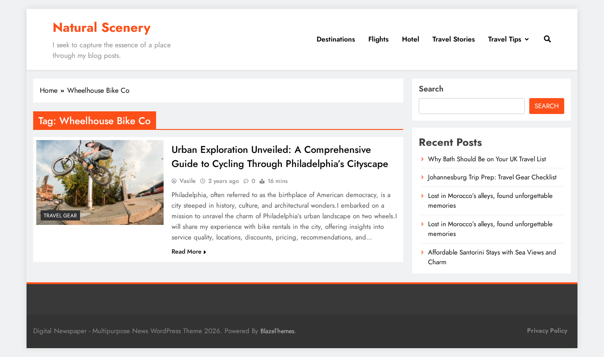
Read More (187, 251)
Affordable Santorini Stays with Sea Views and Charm (492, 257)
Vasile (188, 180)
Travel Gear (60, 216)
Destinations (336, 39)
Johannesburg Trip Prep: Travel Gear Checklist (492, 177)
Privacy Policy (547, 330)
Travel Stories (453, 39)
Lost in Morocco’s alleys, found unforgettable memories (490, 229)
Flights (378, 39)
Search (431, 89)
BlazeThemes (277, 331)
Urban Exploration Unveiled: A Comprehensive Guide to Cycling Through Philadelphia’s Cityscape (280, 156)
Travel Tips (504, 39)
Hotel (410, 39)
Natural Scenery (101, 27)
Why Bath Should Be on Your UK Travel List (487, 159)
